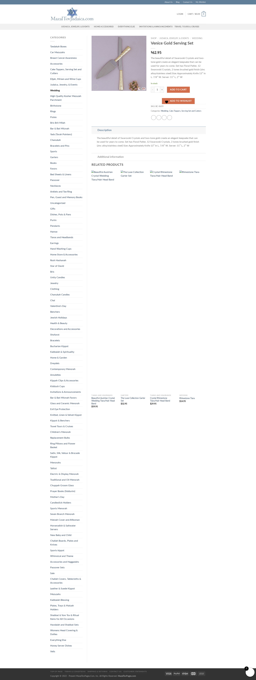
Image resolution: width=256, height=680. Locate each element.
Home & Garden (58, 358)
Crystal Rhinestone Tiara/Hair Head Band (160, 399)
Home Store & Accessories (64, 254)
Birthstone (55, 106)
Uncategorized (57, 203)
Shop (153, 38)
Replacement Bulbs (60, 438)
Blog (178, 2)
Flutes (53, 117)
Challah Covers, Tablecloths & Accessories (65, 581)
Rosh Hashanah (58, 260)
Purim (53, 220)
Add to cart (178, 89)
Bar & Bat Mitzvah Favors (63, 398)
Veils (52, 651)
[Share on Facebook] (153, 117)
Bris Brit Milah (57, 123)
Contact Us (187, 2)
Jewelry (54, 283)
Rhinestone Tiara (187, 398)
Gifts (52, 209)
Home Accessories (103, 27)
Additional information (110, 157)
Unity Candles (57, 277)
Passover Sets (57, 567)
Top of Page (56, 671)
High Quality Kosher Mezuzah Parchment (65, 98)
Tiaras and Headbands (61, 237)
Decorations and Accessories (65, 329)
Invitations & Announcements (155, 27)
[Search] (58, 27)
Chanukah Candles (60, 294)
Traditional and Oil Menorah (64, 480)
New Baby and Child (60, 535)
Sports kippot (57, 550)
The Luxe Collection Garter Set (133, 399)
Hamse (53, 232)
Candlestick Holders (60, 503)
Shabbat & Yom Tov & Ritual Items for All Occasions (64, 617)
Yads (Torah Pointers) (61, 134)
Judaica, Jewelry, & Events (75, 27)
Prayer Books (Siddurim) (62, 491)
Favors (53, 169)
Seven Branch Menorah (62, 514)
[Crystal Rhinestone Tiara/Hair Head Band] (163, 281)
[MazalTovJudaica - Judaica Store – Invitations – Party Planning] (72, 14)
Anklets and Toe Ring (61, 192)
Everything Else (126, 27)
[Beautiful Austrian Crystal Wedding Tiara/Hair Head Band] (104, 281)
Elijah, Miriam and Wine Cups (65, 79)
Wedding (55, 90)
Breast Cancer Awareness (63, 58)
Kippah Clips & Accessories (64, 380)
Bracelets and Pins (59, 146)
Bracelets (55, 340)
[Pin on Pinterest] (169, 117)
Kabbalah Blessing (59, 600)
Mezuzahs (55, 594)
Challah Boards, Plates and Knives (64, 543)
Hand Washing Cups (60, 249)
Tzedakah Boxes (58, 46)
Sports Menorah (58, 508)
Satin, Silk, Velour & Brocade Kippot (65, 455)
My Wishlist (201, 2)
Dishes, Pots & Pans (60, 214)
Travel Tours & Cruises (187, 27)
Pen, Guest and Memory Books (66, 197)
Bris (52, 272)
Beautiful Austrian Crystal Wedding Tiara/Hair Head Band (103, 401)
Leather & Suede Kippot (62, 588)
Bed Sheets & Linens (60, 174)
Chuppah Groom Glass (62, 485)
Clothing (54, 289)
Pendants (55, 226)
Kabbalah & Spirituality (62, 352)
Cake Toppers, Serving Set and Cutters (65, 71)
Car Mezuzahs (57, 52)
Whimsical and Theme (61, 556)
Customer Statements (135, 671)
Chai (52, 300)
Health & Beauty (58, 323)
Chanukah (55, 140)
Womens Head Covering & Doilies (64, 632)
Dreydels (54, 363)
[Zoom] (95, 87)
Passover (55, 180)
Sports (53, 151)
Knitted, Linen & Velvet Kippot (66, 415)
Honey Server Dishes (61, 646)
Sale (52, 573)
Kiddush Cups (57, 386)
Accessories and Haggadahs (64, 562)
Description (104, 130)
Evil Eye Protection (60, 409)
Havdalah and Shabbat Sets (64, 625)
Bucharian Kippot (59, 346)
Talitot (53, 468)
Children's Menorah (60, 432)
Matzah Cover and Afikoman (65, 520)
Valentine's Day (58, 306)
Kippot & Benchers (60, 420)
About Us (169, 2)
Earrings (54, 243)
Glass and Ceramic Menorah (65, 403)
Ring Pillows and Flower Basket (62, 445)
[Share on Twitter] (158, 117)
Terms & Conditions (75, 671)
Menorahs (55, 462)
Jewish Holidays (58, 317)
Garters (54, 157)
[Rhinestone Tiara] (192, 281)
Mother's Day (57, 497)
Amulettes (55, 375)
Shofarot (54, 335)
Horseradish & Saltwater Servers (63, 528)
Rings (53, 111)
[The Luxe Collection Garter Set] (134, 281)
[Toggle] (94, 130)
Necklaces (55, 186)
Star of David (57, 266)
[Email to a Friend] (164, 117)
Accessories (56, 64)
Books (53, 163)
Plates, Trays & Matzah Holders (62, 607)
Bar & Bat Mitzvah (59, 128)
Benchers (55, 312)
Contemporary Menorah (62, 369)
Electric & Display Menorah (64, 474)
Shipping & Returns (98, 671)
